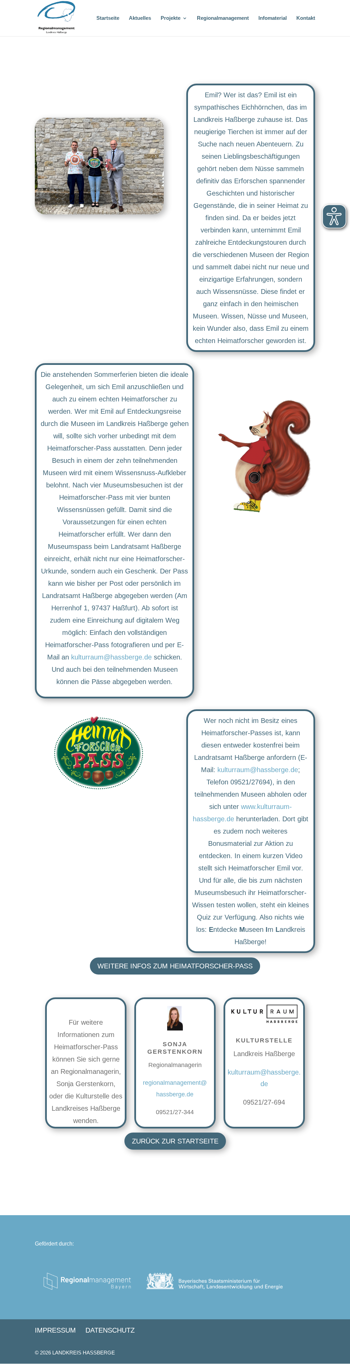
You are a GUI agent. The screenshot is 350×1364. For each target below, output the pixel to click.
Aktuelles (140, 18)
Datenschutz (110, 1330)
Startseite (107, 18)
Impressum (55, 1330)
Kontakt (305, 18)
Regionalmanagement (223, 18)
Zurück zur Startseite (175, 1141)
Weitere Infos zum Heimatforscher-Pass (175, 966)
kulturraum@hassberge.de (111, 657)
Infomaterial (272, 18)
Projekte (170, 18)
